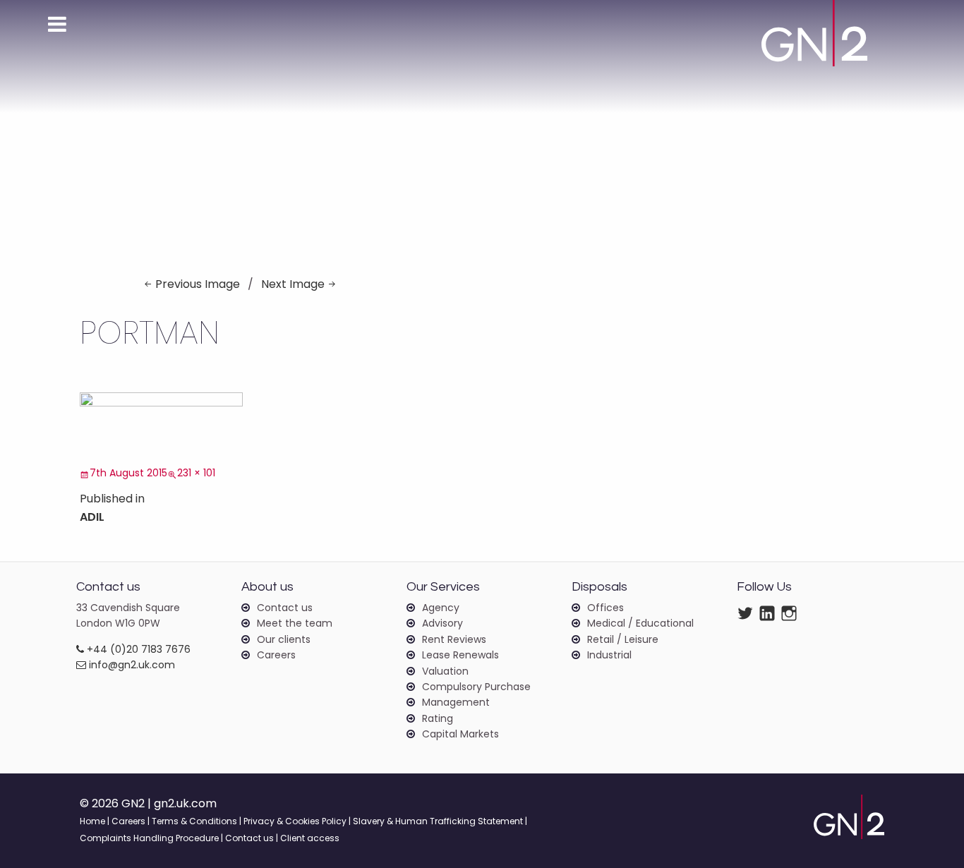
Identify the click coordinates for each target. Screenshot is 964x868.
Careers (276, 655)
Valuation (445, 671)
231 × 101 (196, 473)
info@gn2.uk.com (130, 665)
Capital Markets (460, 734)
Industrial (609, 655)
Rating (437, 718)
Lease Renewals (460, 655)
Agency (440, 608)
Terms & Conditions (194, 821)
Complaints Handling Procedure (149, 838)
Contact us (285, 608)
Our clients (284, 639)
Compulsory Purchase (476, 687)
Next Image (293, 284)
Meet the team (294, 623)
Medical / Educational (640, 623)
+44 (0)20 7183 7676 (137, 649)
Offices (605, 608)
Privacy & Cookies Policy (295, 821)
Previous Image (197, 284)
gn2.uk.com (185, 803)
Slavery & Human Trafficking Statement (438, 821)
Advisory (442, 623)
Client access (309, 838)
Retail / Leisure (622, 639)
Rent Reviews (454, 639)
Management (456, 702)
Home (92, 821)
